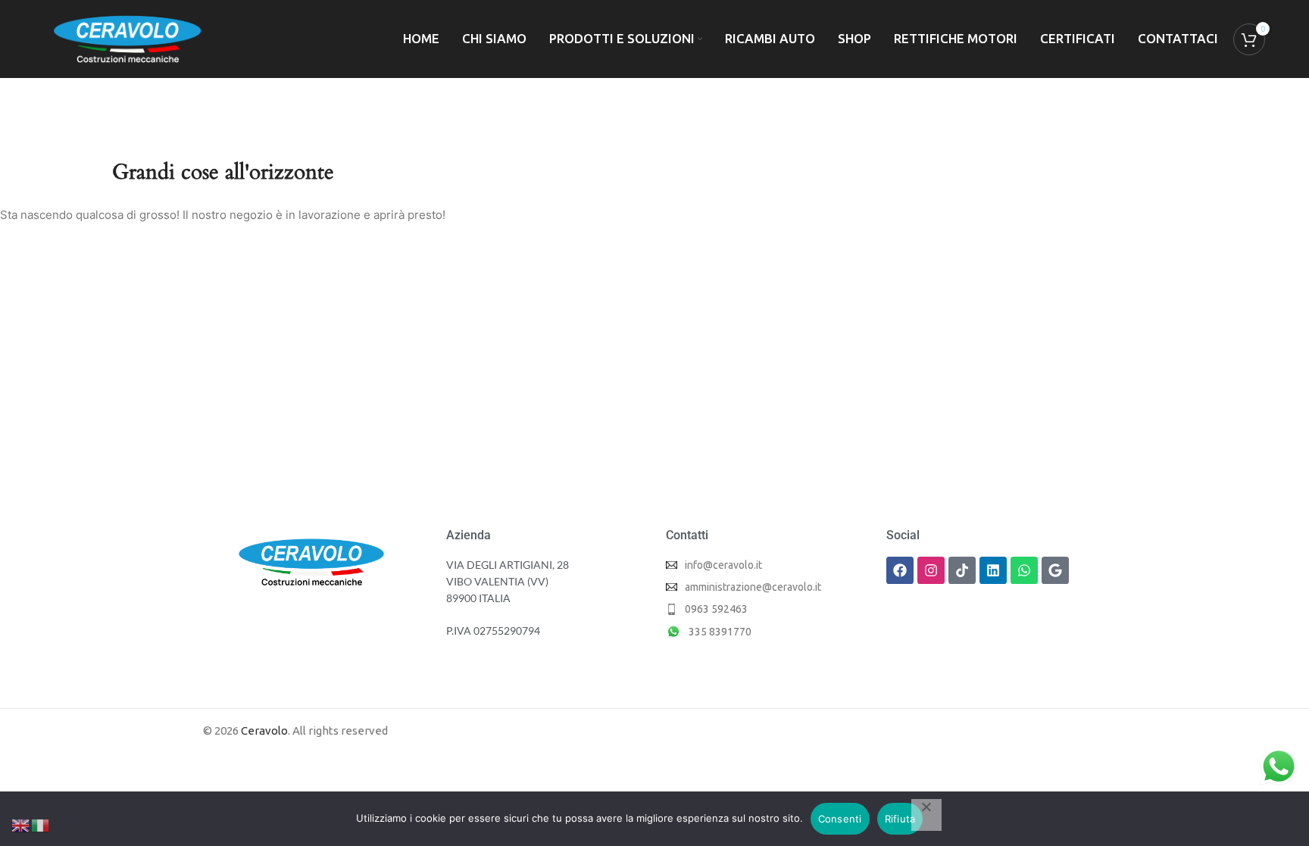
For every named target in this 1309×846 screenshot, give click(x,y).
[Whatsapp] (1024, 570)
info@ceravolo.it (723, 565)
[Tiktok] (962, 570)
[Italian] (41, 824)
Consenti (840, 819)
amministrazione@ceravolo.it (753, 587)
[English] (21, 824)
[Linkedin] (993, 570)
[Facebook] (900, 570)
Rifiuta (900, 819)
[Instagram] (931, 570)
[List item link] (765, 609)
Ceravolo (264, 730)
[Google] (1055, 570)
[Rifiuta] (926, 815)
